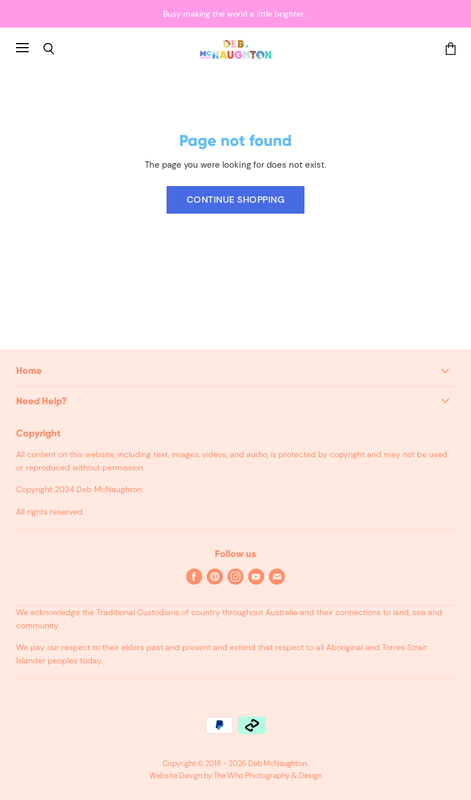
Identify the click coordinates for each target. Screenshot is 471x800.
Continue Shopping (235, 200)
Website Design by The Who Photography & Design (235, 775)
